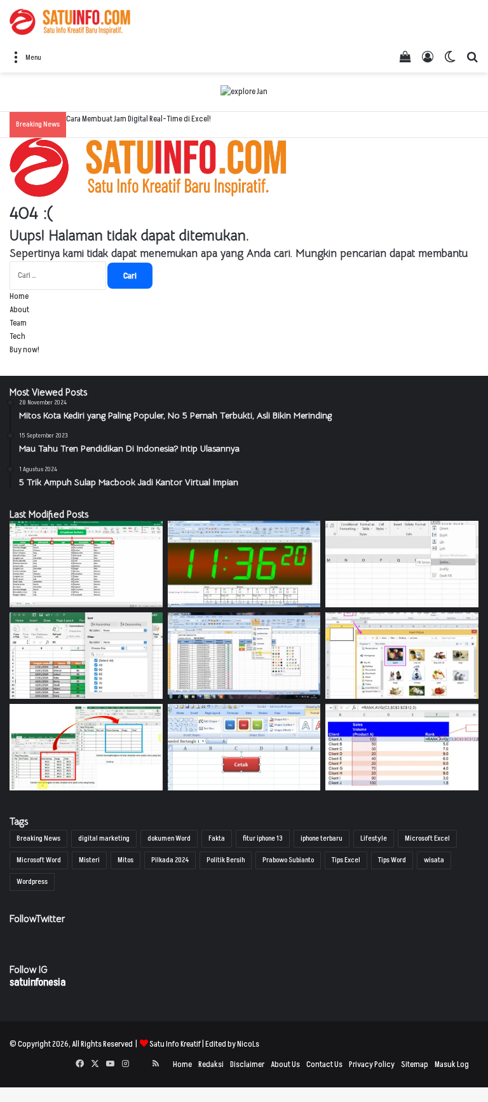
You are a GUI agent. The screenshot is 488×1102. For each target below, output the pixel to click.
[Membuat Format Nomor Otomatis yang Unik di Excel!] (401, 564)
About (19, 309)
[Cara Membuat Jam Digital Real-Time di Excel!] (244, 564)
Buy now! (24, 349)
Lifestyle (373, 838)
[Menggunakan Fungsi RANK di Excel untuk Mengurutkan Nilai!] (401, 747)
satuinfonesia (37, 982)
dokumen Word (169, 838)
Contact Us (324, 1064)
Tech (17, 336)
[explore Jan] (244, 91)
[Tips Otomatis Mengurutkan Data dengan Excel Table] (86, 655)
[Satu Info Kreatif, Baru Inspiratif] (70, 22)
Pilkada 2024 (170, 860)
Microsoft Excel (427, 838)
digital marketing (104, 838)
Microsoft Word (39, 860)
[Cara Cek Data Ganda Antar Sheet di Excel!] (86, 564)
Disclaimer (247, 1064)
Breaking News (38, 838)
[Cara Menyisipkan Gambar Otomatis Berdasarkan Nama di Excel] (401, 655)
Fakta (216, 838)
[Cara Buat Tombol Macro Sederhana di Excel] (244, 747)
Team (18, 323)
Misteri (89, 860)
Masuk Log (452, 1064)
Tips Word (392, 860)
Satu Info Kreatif (175, 1044)
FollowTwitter (37, 919)
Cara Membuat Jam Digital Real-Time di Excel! (138, 119)
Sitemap (414, 1064)
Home (19, 296)
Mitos (125, 860)
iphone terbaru (321, 838)
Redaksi (211, 1064)
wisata (434, 860)
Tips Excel (346, 860)
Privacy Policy (372, 1064)
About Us (285, 1064)
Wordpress (32, 881)
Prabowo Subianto (288, 860)
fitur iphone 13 (263, 838)
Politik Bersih (226, 860)
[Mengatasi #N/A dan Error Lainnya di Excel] (86, 747)
